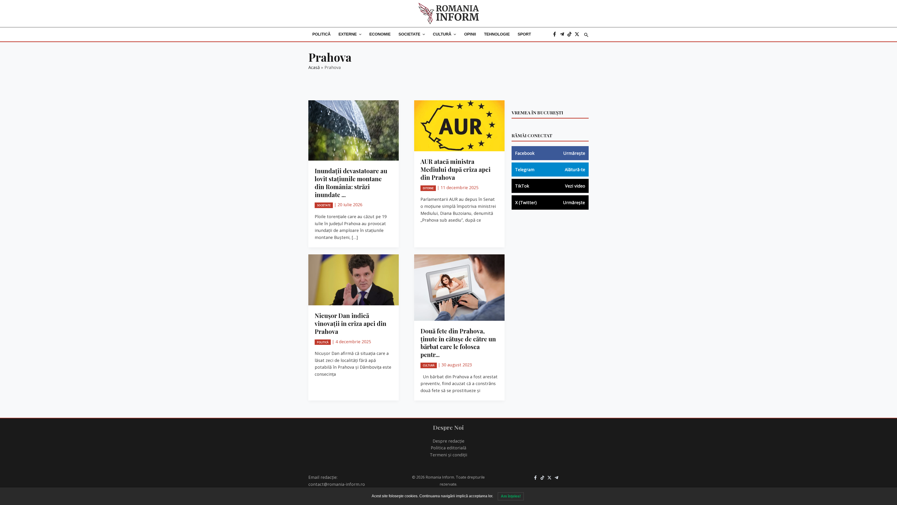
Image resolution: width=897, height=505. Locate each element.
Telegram (550, 169)
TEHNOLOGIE (497, 34)
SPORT (524, 34)
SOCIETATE (409, 34)
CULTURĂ (442, 34)
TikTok (550, 186)
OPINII (470, 34)
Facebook (550, 153)
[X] (577, 34)
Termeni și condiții (448, 455)
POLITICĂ (321, 34)
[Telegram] (562, 34)
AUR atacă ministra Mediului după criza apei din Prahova (455, 169)
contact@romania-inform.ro (336, 484)
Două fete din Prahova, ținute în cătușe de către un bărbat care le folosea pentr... (458, 343)
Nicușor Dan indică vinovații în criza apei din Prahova (350, 323)
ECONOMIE (380, 34)
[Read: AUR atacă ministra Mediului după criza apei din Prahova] (459, 125)
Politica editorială (448, 448)
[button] (359, 34)
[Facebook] (554, 34)
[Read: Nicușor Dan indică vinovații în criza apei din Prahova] (353, 279)
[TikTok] (569, 34)
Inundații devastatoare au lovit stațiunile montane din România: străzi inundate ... (351, 182)
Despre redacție (448, 441)
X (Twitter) (550, 202)
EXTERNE (347, 34)
